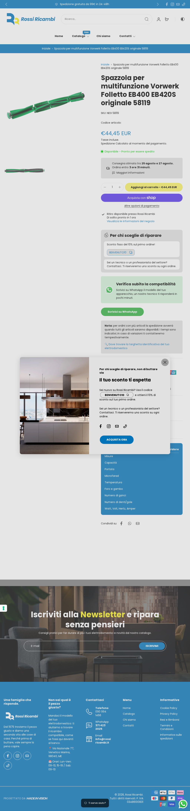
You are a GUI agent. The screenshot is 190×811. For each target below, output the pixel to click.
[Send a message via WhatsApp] (183, 804)
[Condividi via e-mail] (138, 523)
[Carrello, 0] (167, 19)
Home (59, 36)
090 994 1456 (100, 713)
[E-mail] (178, 4)
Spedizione (108, 143)
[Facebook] (167, 4)
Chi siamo (103, 36)
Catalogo (78, 36)
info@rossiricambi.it (103, 740)
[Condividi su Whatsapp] (129, 523)
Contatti (125, 36)
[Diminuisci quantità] (105, 187)
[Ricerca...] (146, 19)
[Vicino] (165, 362)
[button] (154, 187)
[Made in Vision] (37, 798)
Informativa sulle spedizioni (171, 736)
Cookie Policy (168, 708)
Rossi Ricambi (134, 795)
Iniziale (46, 48)
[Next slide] (157, 4)
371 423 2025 (100, 727)
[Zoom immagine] (46, 105)
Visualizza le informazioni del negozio (131, 221)
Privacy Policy (169, 714)
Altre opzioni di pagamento (141, 206)
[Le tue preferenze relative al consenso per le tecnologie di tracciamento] (3, 608)
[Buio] (180, 19)
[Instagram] (172, 4)
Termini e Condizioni (166, 727)
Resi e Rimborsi (169, 720)
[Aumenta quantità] (119, 187)
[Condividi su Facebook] (121, 523)
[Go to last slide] (6, 4)
